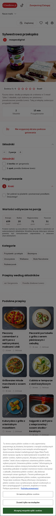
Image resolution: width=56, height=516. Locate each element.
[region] (28, 475)
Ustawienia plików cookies (28, 494)
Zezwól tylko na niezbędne (27, 502)
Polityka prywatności (29, 488)
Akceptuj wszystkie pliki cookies (28, 510)
